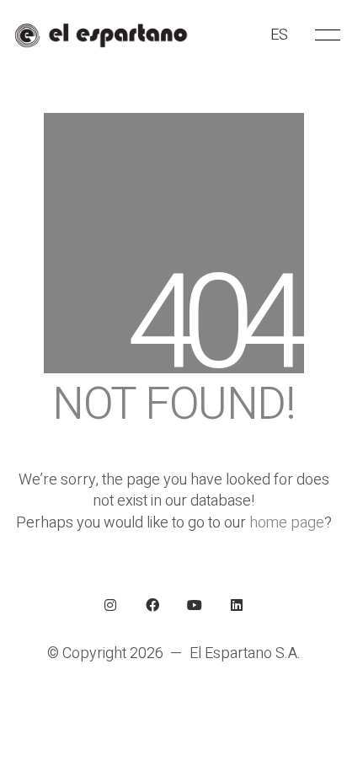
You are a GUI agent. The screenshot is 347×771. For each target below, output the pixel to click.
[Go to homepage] (101, 35)
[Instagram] (110, 605)
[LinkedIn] (237, 605)
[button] (324, 35)
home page (286, 522)
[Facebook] (152, 605)
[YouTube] (194, 605)
